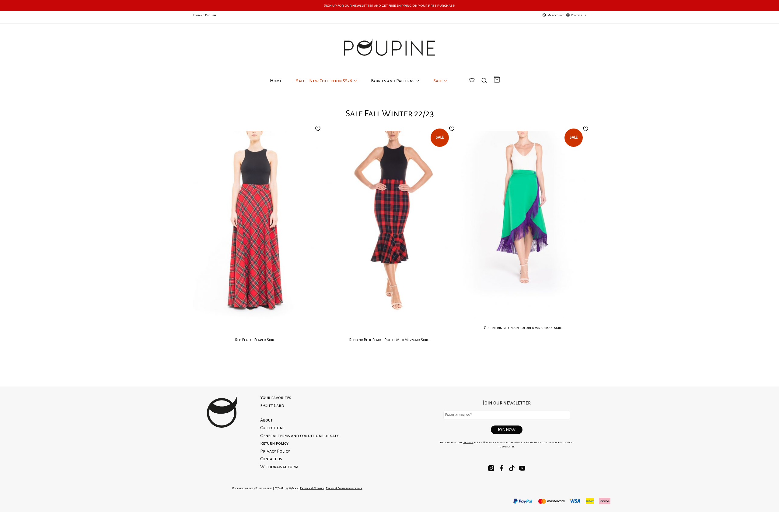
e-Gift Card (272, 405)
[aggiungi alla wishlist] (319, 129)
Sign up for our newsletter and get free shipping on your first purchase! (389, 5)
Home (276, 80)
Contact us (271, 458)
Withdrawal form (279, 466)
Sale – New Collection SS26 (324, 80)
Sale (438, 80)
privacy (468, 442)
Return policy (274, 443)
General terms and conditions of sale (299, 435)
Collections (272, 427)
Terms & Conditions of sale (344, 488)
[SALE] (389, 230)
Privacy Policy (275, 451)
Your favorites (475, 87)
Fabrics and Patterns (393, 80)
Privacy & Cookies (312, 488)
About (266, 420)
